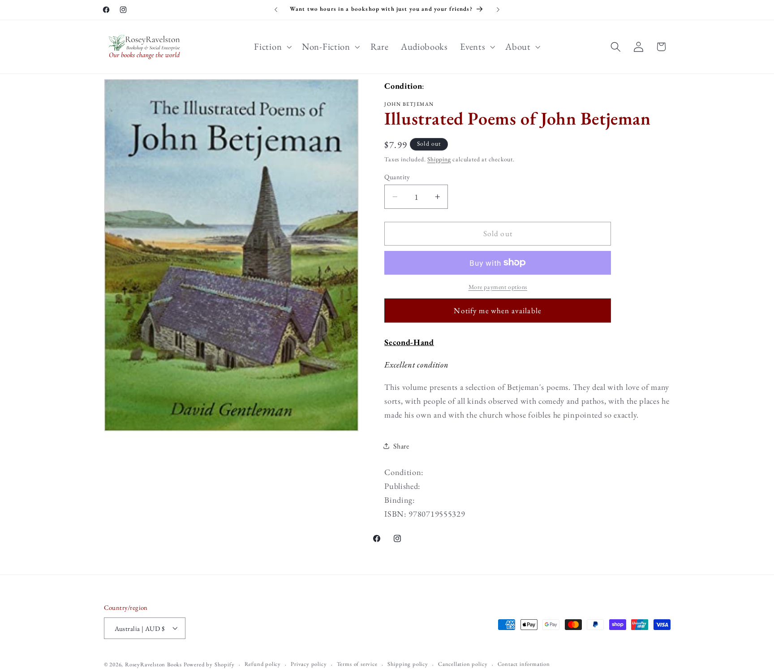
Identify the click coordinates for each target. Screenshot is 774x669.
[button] (272, 47)
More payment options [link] (498, 287)
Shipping (439, 159)
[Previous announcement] (276, 10)
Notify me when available (498, 310)
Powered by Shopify (209, 664)
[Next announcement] (498, 10)
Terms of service (357, 664)
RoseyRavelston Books (153, 664)
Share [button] (401, 446)
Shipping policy (407, 664)
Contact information (524, 664)
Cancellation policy (462, 664)
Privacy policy (309, 664)
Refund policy (263, 664)
